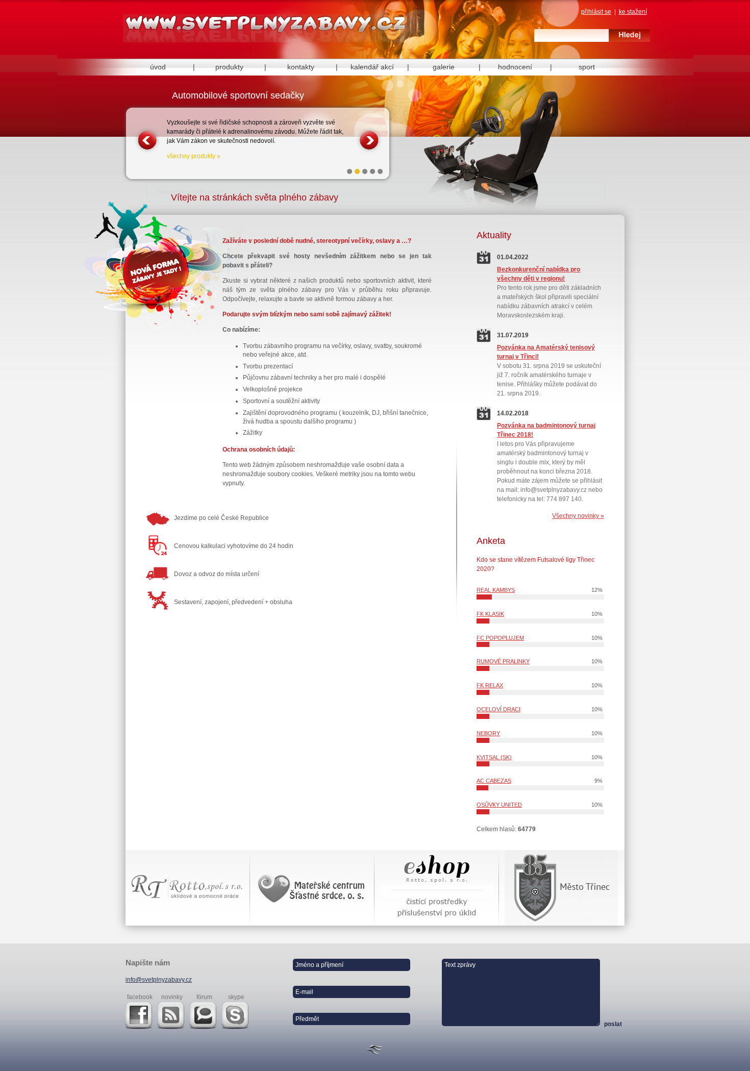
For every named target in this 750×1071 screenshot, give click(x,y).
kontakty (300, 67)
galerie (444, 67)
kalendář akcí (372, 67)
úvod (158, 67)
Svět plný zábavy (266, 31)
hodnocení (515, 67)
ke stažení (633, 11)
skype (236, 997)
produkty (229, 67)
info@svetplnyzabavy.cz (159, 979)
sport (587, 67)
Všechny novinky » (578, 515)
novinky (172, 997)
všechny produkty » (193, 156)
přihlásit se (596, 11)
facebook (140, 997)
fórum (204, 997)
